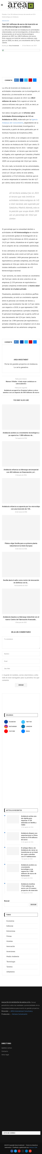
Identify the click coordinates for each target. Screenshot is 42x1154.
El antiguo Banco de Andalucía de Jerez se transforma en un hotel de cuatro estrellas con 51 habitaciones (29, 852)
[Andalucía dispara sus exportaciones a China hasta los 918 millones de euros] (13, 836)
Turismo (9, 966)
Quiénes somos (7, 1048)
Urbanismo (10, 972)
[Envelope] (30, 1151)
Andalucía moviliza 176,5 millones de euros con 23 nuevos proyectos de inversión (29, 887)
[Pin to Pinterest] (30, 80)
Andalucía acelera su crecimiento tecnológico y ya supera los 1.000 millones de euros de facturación (29, 870)
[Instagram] (22, 1151)
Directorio (6, 1043)
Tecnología (10, 961)
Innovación (10, 946)
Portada (4, 14)
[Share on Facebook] (21, 80)
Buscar (6, 901)
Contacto (5, 1051)
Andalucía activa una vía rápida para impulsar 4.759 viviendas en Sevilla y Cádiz (28, 820)
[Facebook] (11, 1151)
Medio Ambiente (12, 956)
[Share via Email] (34, 80)
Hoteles (9, 941)
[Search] (40, 5)
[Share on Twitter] (26, 80)
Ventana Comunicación (19, 1014)
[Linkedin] (26, 1151)
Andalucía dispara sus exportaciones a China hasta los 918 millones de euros (29, 836)
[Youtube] (19, 1151)
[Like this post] (17, 80)
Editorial (9, 926)
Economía (10, 921)
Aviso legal (5, 1054)
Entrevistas (10, 931)
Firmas (9, 936)
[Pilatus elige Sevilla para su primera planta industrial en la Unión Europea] (21, 527)
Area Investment (14, 45)
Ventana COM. (33, 1147)
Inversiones (10, 951)
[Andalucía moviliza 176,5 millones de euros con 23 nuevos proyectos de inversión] (13, 887)
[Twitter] (15, 1151)
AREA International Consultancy (21, 1011)
